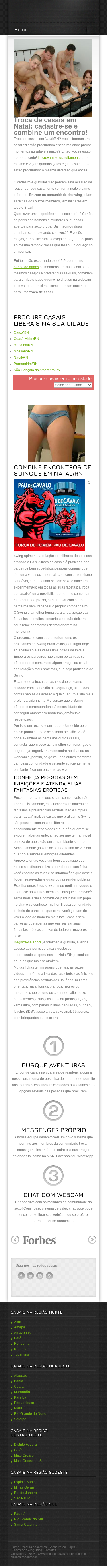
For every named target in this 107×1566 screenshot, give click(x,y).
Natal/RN (21, 358)
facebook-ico (21, 1276)
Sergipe (20, 1419)
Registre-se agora (28, 942)
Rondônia (21, 1344)
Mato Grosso (24, 1455)
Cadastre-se (57, 1547)
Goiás (18, 1450)
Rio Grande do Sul (28, 1519)
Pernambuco (24, 1403)
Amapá (19, 1327)
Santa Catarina (25, 1525)
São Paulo (22, 1498)
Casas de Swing (23, 1550)
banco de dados (26, 267)
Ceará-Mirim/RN (26, 339)
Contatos (50, 1550)
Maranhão (22, 1392)
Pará (17, 1338)
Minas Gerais (24, 1487)
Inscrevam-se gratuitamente (59, 158)
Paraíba (20, 1397)
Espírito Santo (25, 1482)
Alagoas (20, 1376)
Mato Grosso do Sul (29, 1461)
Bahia (18, 1381)
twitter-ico (31, 1276)
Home (21, 29)
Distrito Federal (26, 1445)
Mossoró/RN (23, 351)
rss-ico (49, 1276)
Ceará (19, 1387)
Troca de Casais (53, 11)
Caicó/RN (21, 332)
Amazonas (22, 1333)
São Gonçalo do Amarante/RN (37, 370)
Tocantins (21, 1354)
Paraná (19, 1514)
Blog (39, 1550)
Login (71, 1547)
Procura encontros (34, 1547)
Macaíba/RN (23, 345)
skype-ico (40, 1276)
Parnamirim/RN (26, 364)
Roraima (20, 1349)
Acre (17, 1322)
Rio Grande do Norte (30, 1414)
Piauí (18, 1408)
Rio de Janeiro (25, 1493)
